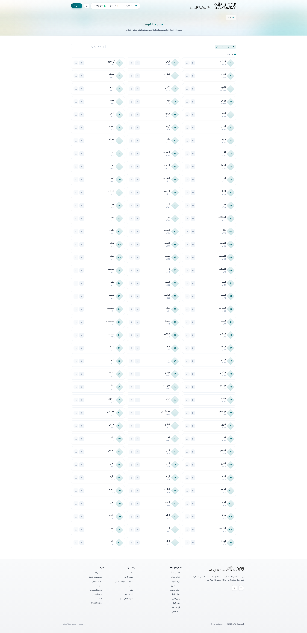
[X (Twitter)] (234, 588)
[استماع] (193, 63)
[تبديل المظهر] (86, 5)
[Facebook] (241, 588)
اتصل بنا (76, 5)
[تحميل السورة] (187, 63)
